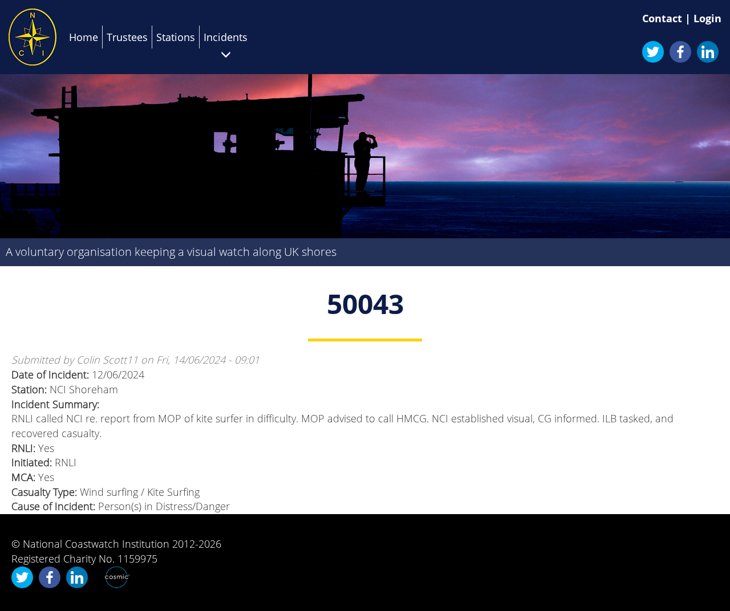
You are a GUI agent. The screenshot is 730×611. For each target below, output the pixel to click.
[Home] (32, 37)
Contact (662, 18)
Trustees (127, 37)
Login (707, 18)
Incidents (226, 37)
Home (83, 37)
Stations (175, 37)
